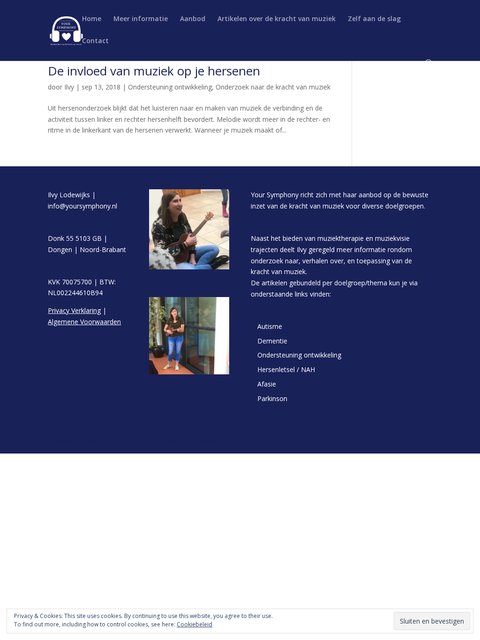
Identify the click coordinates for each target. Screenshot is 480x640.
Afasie (266, 384)
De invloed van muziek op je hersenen (154, 70)
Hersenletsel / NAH (286, 369)
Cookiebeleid (194, 624)
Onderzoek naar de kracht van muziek (273, 86)
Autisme (269, 326)
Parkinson (272, 398)
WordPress (239, 441)
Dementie (272, 340)
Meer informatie (140, 19)
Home (91, 19)
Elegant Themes (128, 441)
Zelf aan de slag (374, 19)
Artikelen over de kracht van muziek (277, 19)
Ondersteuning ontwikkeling (170, 86)
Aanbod (192, 19)
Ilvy (69, 86)
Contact (95, 41)
